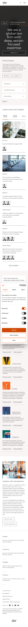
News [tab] (24, 116)
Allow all (14, 330)
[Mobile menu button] (24, 3)
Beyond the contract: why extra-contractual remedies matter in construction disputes (12, 251)
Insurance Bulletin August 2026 (12, 144)
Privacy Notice (6, 590)
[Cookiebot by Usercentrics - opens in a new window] (19, 285)
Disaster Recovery (7, 596)
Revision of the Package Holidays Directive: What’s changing (12, 233)
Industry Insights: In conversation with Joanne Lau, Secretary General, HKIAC (12, 215)
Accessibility (5, 593)
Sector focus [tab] (5, 116)
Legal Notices (6, 599)
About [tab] (23, 289)
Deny (14, 340)
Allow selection (14, 335)
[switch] (24, 313)
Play (4, 23)
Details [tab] (14, 289)
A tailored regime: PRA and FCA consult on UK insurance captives (12, 197)
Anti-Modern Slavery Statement (11, 602)
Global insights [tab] (15, 116)
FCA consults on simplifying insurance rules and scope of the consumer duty (12, 179)
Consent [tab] (5, 289)
